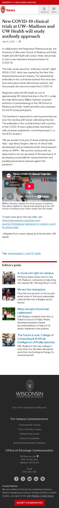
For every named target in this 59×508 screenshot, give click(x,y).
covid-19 (29, 253)
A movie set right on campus (35, 273)
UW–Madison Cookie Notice (40, 495)
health (37, 253)
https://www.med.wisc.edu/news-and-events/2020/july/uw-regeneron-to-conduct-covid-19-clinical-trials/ (29, 224)
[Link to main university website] (29, 388)
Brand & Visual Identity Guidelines (29, 443)
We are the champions (31, 289)
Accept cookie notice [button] (29, 502)
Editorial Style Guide (29, 434)
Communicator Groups (29, 424)
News (10, 10)
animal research (15, 253)
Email (29, 468)
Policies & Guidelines (30, 438)
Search (44, 12)
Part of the (29, 407)
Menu (54, 12)
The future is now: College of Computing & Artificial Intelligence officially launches (36, 338)
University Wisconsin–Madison (19, 2)
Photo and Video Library (29, 429)
